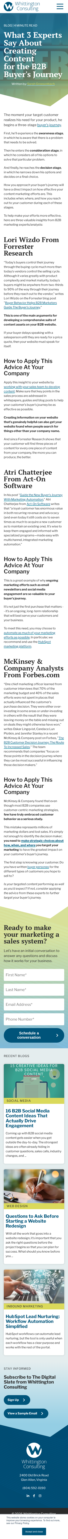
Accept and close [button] (34, 1531)
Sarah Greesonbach (41, 84)
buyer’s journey (49, 125)
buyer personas (38, 867)
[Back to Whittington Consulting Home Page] (22, 6)
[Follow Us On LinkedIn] (28, 1496)
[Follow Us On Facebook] (34, 1496)
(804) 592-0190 (34, 1488)
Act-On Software (38, 504)
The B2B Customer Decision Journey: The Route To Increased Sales (34, 742)
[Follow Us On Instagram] (40, 1496)
